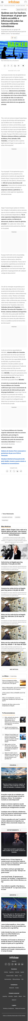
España (22, 972)
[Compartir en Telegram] (18, 66)
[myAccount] (25, 2)
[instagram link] (12, 964)
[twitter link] (9, 964)
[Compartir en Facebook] (8, 66)
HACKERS (17, 517)
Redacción (11, 987)
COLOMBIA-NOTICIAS (7, 517)
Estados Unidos (10, 975)
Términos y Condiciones (8, 1008)
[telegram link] (19, 964)
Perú (20, 975)
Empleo (17, 987)
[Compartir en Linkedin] (15, 66)
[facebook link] (6, 964)
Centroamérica (7, 979)
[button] (2, 2)
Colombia (3, 9)
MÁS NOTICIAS (14, 669)
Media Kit (14, 999)
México (16, 975)
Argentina (11, 972)
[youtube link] (15, 964)
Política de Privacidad (20, 1008)
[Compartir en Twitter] (11, 66)
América (6, 972)
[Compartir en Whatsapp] (4, 66)
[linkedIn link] (22, 964)
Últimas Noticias (16, 979)
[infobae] (14, 2)
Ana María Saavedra (19, 5)
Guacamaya (5, 520)
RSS (22, 979)
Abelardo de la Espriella (8, 5)
